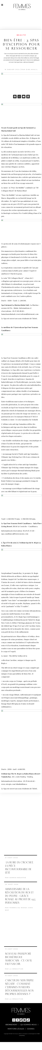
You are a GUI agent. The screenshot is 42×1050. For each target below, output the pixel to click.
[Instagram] (13, 1020)
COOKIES (30, 1029)
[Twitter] (21, 1020)
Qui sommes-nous (28, 1025)
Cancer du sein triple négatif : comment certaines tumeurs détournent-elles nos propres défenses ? (19, 987)
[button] (15, 96)
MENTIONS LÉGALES (16, 1029)
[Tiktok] (28, 1020)
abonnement (11, 1025)
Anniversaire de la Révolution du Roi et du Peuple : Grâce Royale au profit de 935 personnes (20, 896)
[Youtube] (24, 1020)
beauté (21, 35)
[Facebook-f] (17, 1020)
